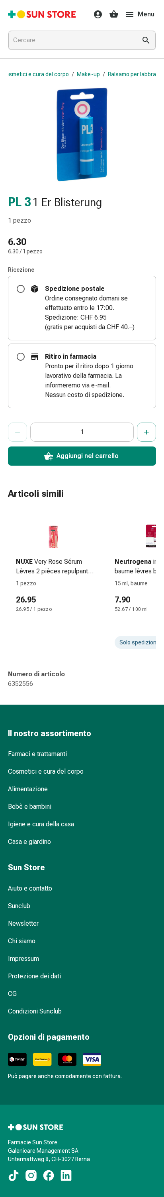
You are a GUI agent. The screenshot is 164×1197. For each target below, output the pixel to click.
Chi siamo (21, 941)
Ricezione (21, 270)
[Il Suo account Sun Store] (95, 14)
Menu (146, 14)
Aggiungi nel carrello (88, 456)
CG (12, 994)
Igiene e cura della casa (41, 824)
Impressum (23, 958)
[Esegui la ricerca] (146, 40)
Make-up (88, 74)
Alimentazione (28, 789)
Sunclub (19, 906)
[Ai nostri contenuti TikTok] (13, 1175)
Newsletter (23, 923)
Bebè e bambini (29, 806)
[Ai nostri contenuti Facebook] (48, 1175)
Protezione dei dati (34, 976)
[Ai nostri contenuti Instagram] (31, 1175)
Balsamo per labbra (132, 74)
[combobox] (70, 40)
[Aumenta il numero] (146, 432)
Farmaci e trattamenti (37, 754)
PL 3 (19, 202)
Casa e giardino (29, 841)
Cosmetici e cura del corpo (35, 74)
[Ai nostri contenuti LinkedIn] (66, 1175)
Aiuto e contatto (30, 888)
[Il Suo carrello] (114, 14)
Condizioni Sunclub (35, 1011)
